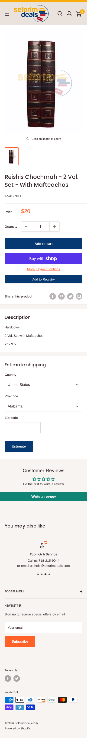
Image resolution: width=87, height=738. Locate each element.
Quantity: (11, 226)
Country (10, 375)
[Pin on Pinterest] (61, 296)
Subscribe (20, 641)
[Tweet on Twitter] (70, 296)
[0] (78, 14)
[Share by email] (79, 296)
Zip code (11, 418)
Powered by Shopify (17, 728)
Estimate (19, 446)
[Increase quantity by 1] (54, 226)
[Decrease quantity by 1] (26, 226)
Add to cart (44, 244)
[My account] (69, 13)
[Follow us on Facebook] (8, 678)
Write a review (43, 496)
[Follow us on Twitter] (16, 678)
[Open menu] (7, 14)
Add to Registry (43, 279)
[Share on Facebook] (52, 296)
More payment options (43, 269)
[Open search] (60, 13)
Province (11, 396)
